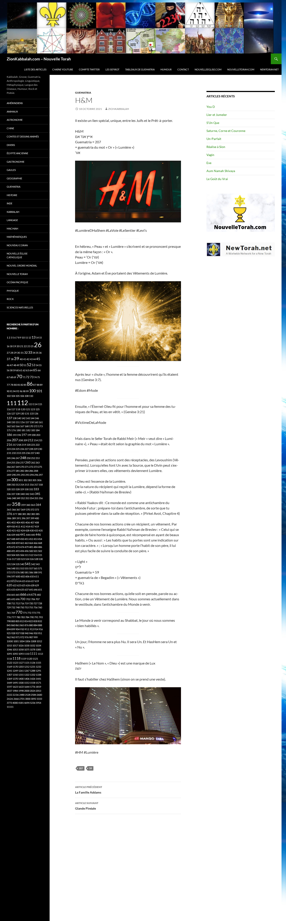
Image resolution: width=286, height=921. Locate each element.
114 (35, 404)
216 (9, 444)
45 (38, 359)
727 (36, 603)
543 (38, 564)
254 (9, 462)
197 (24, 435)
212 (30, 440)
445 (33, 534)
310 (13, 484)
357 (9, 505)
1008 (33, 641)
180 (18, 430)
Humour (166, 69)
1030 (26, 645)
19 (14, 346)
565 (36, 568)
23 (28, 346)
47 (11, 365)
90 (8, 391)
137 (9, 418)
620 (9, 585)
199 (29, 434)
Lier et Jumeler (216, 115)
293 (27, 474)
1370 (15, 678)
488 (9, 551)
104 (13, 395)
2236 (16, 694)
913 (32, 629)
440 (18, 534)
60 (17, 370)
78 (11, 384)
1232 (38, 666)
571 (40, 568)
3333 (39, 698)
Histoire (12, 195)
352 (23, 498)
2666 (16, 698)
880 (31, 625)
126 (9, 413)
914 (36, 629)
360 (28, 504)
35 (37, 352)
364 (38, 505)
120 (23, 409)
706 (33, 599)
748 (18, 607)
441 (22, 534)
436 (9, 534)
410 (13, 526)
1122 (9, 662)
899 (13, 629)
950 (36, 633)
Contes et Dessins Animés (23, 136)
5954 (38, 702)
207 (81, 768)
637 (27, 589)
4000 (15, 702)
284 (27, 470)
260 (28, 462)
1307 (9, 674)
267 (13, 466)
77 (8, 384)
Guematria (83, 92)
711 (13, 603)
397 (28, 518)
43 (31, 359)
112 (22, 402)
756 (36, 607)
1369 (9, 678)
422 (18, 530)
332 (31, 489)
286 (31, 470)
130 (22, 413)
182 (28, 430)
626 (28, 585)
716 (22, 603)
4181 (21, 702)
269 (18, 466)
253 (38, 458)
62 (24, 370)
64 (31, 370)
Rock (10, 298)
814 (27, 621)
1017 (15, 645)
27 (8, 352)
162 (9, 426)
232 (14, 452)
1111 (33, 653)
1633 (21, 686)
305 (34, 480)
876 (27, 625)
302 (25, 480)
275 (40, 466)
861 (18, 625)
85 (25, 384)
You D (210, 107)
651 (40, 589)
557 (31, 568)
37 (8, 359)
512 (31, 555)
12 (29, 337)
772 (29, 612)
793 (41, 617)
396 (23, 518)
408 (37, 522)
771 (25, 612)
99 (27, 391)
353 (27, 498)
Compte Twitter (89, 69)
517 (14, 559)
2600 (39, 694)
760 (40, 607)
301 (20, 480)
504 (13, 555)
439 (13, 534)
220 (29, 444)
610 (32, 576)
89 (41, 384)
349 (18, 498)
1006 (27, 641)
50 (21, 365)
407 (32, 522)
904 (18, 629)
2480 (22, 694)
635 (22, 589)
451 (27, 538)
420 (9, 530)
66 (39, 370)
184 (38, 430)
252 (33, 458)
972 (22, 637)
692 (13, 599)
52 (29, 364)
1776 (32, 686)
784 (27, 617)
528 (36, 559)
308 (9, 484)
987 (31, 637)
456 (9, 543)
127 (13, 413)
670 (29, 594)
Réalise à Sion (215, 147)
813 (22, 621)
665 (18, 594)
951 (40, 633)
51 (25, 365)
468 (40, 543)
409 (9, 526)
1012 (39, 641)
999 (36, 637)
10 (23, 337)
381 (24, 514)
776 (9, 617)
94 (14, 391)
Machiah (12, 228)
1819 (38, 686)
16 (8, 346)
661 (13, 594)
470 (9, 547)
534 (13, 564)
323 (13, 489)
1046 (9, 649)
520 (18, 559)
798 (9, 621)
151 (18, 422)
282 (22, 470)
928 (13, 633)
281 (18, 470)
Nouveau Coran (17, 245)
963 (13, 637)
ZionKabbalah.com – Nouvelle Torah (39, 58)
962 (9, 637)
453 (36, 538)
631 (9, 589)
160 (36, 422)
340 (22, 494)
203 (38, 434)
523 (23, 559)
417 (32, 526)
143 (28, 418)
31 (22, 352)
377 (15, 514)
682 (39, 594)
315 (27, 484)
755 (31, 607)
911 (27, 629)
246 (13, 458)
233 (18, 452)
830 (36, 621)
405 (23, 522)
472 (13, 547)
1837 (9, 690)
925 (9, 633)
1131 (26, 662)
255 (13, 462)
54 (37, 365)
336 (9, 493)
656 (9, 594)
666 (23, 594)
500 (31, 551)
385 (38, 514)
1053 (15, 649)
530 (41, 559)
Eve (208, 163)
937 (18, 633)
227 (27, 448)
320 (9, 489)
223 (9, 448)
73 (32, 377)
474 (22, 547)
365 (9, 509)
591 (40, 572)
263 (38, 462)
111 (12, 403)
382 (29, 514)
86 (30, 384)
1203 (21, 666)
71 (24, 377)
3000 (27, 698)
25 (32, 346)
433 (36, 530)
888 (40, 625)
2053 (38, 690)
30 (18, 352)
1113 (40, 653)
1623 (15, 686)
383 (33, 514)
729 (9, 607)
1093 (21, 653)
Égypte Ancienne (17, 153)
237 (32, 452)
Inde (9, 203)
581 (27, 572)
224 (13, 448)
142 (23, 418)
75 (38, 377)
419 (37, 526)
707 (38, 599)
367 (18, 509)
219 (23, 444)
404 (18, 522)
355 (36, 498)
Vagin (210, 155)
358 (16, 504)
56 (8, 370)
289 (9, 474)
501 (36, 551)
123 (32, 409)
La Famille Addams (88, 789)
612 (9, 581)
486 (40, 547)
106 (22, 395)
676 (33, 594)
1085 (38, 649)
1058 (21, 649)
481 (31, 547)
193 (15, 434)
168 (27, 426)
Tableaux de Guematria (140, 69)
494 (22, 551)
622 (15, 585)
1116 (9, 658)
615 (23, 581)
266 (9, 466)
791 (36, 617)
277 (13, 470)
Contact (183, 69)
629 (37, 585)
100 (32, 390)
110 (31, 395)
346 (9, 498)
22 (25, 346)
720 (31, 603)
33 (30, 352)
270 (22, 466)
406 (27, 522)
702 (28, 599)
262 (33, 462)
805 (18, 621)
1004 (22, 641)
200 (34, 434)
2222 (9, 694)
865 (22, 625)
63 (27, 370)
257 (22, 462)
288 (36, 470)
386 (9, 518)
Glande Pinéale (86, 805)
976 (27, 637)
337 (13, 493)
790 (32, 617)
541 (28, 564)
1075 (26, 649)
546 (9, 568)
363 (33, 505)
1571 (38, 682)
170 (31, 426)
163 (13, 426)
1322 (26, 674)
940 (27, 633)
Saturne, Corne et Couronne (225, 131)
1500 (21, 682)
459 (18, 543)
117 (13, 409)
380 (20, 514)
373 (37, 509)
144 (32, 418)
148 (9, 422)
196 (19, 434)
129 (18, 413)
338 (18, 493)
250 (29, 458)
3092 (33, 698)
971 (18, 637)
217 (15, 444)
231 (9, 452)
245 (9, 458)
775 (38, 612)
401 (9, 522)
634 (18, 589)
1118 (17, 658)
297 (41, 474)
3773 (9, 702)
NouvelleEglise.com (208, 69)
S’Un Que (212, 123)
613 (14, 581)
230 (40, 448)
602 (23, 576)
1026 (21, 645)
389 (14, 518)
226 (22, 448)
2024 (32, 690)
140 (19, 418)
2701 (22, 698)
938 (22, 633)
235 (23, 452)
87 (34, 384)
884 (36, 625)
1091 (9, 653)
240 (37, 453)
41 (24, 359)
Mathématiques (17, 236)
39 (16, 358)
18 (11, 346)
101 (39, 391)
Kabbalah (13, 211)
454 (40, 538)
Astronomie (15, 119)
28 (11, 352)
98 (24, 391)
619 (37, 581)
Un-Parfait (213, 139)
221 (33, 444)
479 (27, 547)
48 (14, 365)
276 (9, 470)
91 (11, 391)
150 (13, 422)
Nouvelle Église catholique (17, 255)
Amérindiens (15, 103)
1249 (15, 670)
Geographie (14, 178)
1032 (32, 645)
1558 (32, 682)
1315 (21, 674)
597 (13, 576)
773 (34, 612)
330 (27, 489)
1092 (15, 653)
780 (18, 617)
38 (12, 359)
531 (9, 564)
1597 (9, 686)
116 (9, 409)
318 (41, 484)
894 (9, 629)
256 (18, 462)
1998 (21, 690)
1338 (38, 674)
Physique (13, 290)
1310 (15, 674)
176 (13, 430)
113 (30, 404)
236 (28, 452)
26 (38, 345)
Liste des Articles (35, 69)
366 (14, 509)
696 (18, 599)
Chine (10, 128)
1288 (32, 670)
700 (22, 599)
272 (31, 466)
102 (9, 395)
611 (36, 576)
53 (33, 365)
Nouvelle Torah (17, 274)
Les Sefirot (112, 69)
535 (18, 564)
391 (18, 518)
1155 (38, 662)
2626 (10, 698)
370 (28, 509)
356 (41, 498)
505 (18, 555)
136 (36, 413)
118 (18, 409)
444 (28, 534)
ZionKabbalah (118, 109)
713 (18, 603)
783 (23, 617)
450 (22, 538)
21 (21, 346)
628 (32, 585)
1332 (32, 674)
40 (21, 359)
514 (36, 555)
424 (23, 530)
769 (13, 612)
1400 (21, 678)
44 (34, 359)
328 (18, 489)
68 (11, 377)
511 (27, 555)
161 (41, 422)
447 (9, 538)
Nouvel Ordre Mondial (22, 265)
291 (18, 474)
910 (22, 629)
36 (40, 352)
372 (32, 509)
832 (40, 621)
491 (13, 551)
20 (18, 346)
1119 (23, 658)
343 (32, 493)
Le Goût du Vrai (217, 179)
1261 (21, 670)
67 (8, 377)
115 (40, 404)
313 (18, 484)
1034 (38, 645)
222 (38, 444)
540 (22, 564)
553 (22, 568)
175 (9, 430)
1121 (35, 658)
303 (30, 480)
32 (26, 352)
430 (32, 530)
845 (9, 625)
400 (37, 518)
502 (40, 551)
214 (36, 440)
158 (32, 422)
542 (33, 564)
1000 (10, 641)
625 (23, 585)
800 (13, 621)
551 (18, 568)
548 (13, 568)
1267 (26, 670)
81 (18, 384)
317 (36, 484)
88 (38, 384)
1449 (9, 682)
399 (32, 518)
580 (22, 572)
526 (32, 559)
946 (31, 633)
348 (14, 498)
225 (18, 448)
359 (23, 505)
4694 (26, 702)
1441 (38, 678)
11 (26, 337)
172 (36, 426)
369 (23, 509)
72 (27, 377)
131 (27, 413)
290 (14, 474)
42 (27, 359)
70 (19, 376)
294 (32, 474)
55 (40, 365)
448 (13, 538)
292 (23, 474)
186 (9, 435)
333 (36, 489)
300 (14, 479)
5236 (32, 702)
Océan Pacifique (17, 282)
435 (41, 530)
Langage (12, 220)
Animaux (12, 111)
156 (22, 422)
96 (21, 391)
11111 (10, 706)
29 (15, 352)
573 (13, 572)
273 (36, 466)
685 (9, 599)
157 (27, 422)
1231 (32, 666)
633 (13, 589)
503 (9, 555)
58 (11, 370)
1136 (32, 662)
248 (23, 457)
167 (22, 426)
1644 (26, 686)
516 (9, 559)
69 (14, 377)
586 (31, 572)
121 (28, 409)
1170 (15, 666)
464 (31, 543)
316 (32, 484)
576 (18, 572)
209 (25, 440)
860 (13, 625)
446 (38, 534)
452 (31, 538)
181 (23, 430)
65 (35, 370)
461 (22, 543)
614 (19, 581)
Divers (11, 145)
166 (18, 426)
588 (36, 572)
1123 (15, 662)
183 (33, 430)
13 (34, 337)
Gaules (11, 169)
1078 (32, 649)
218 (19, 444)
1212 (26, 666)
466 (36, 543)
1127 (21, 662)
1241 (9, 670)
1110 (26, 653)
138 (15, 418)
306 (39, 480)
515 (40, 555)
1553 (26, 682)
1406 (26, 678)
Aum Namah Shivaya (220, 171)
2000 (26, 690)
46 (8, 365)
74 (35, 377)
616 (28, 581)
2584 (33, 694)
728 (40, 603)
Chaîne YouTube (62, 69)
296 (36, 474)
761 (9, 612)
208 (20, 440)
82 (22, 384)
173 (40, 426)
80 (15, 384)
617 (32, 581)
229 (36, 448)
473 (18, 547)
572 (9, 572)
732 (13, 607)
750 (22, 607)
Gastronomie (15, 161)
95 (17, 391)
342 (27, 493)
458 (13, 543)
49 (18, 365)
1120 (29, 658)
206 (9, 440)
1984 (15, 690)
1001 (16, 641)
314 (22, 484)
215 (40, 440)
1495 (15, 682)
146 (37, 418)
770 (19, 612)
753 (27, 607)
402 (13, 522)
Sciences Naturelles (20, 307)
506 (22, 555)
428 (27, 530)
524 (27, 559)
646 (36, 589)
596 (9, 576)
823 (31, 621)
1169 (9, 666)
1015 (9, 645)
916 (41, 629)
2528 (27, 694)
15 (40, 337)
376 (9, 514)
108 (27, 395)
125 (38, 409)
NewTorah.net (269, 69)
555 (27, 568)
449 (18, 538)
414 (28, 526)
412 (23, 526)
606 (27, 576)
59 (90, 768)
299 (9, 480)
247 (18, 458)
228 (31, 448)
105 (18, 395)
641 (31, 589)
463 (27, 543)
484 (36, 547)
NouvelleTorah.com (240, 69)
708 (9, 603)
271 (27, 466)
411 (18, 526)
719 (27, 603)
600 (18, 576)
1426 (32, 678)
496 (27, 551)
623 (19, 585)
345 (37, 494)
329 (22, 489)
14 (37, 337)
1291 (38, 670)
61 (20, 370)
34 (34, 352)
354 (32, 498)
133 (32, 413)
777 (13, 617)
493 (18, 551)
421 (14, 530)
